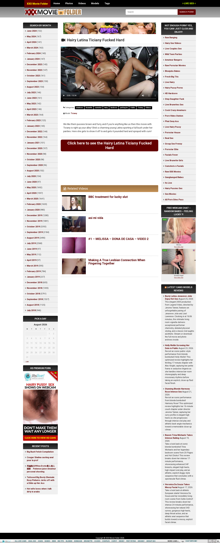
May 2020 (31, 187)
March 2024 (32, 48)
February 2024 (34, 53)
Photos (69, 3)
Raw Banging (171, 37)
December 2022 (34, 131)
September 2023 (35, 81)
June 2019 (32, 249)
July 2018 (31, 310)
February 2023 (34, 120)
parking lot (124, 107)
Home (56, 3)
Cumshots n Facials (174, 166)
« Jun (27, 361)
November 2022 (34, 137)
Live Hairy (170, 82)
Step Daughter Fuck (174, 99)
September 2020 (35, 165)
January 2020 (33, 210)
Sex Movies (170, 194)
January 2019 (33, 277)
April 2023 (31, 109)
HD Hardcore (171, 93)
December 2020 (34, 148)
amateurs (79, 107)
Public (132, 107)
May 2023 (31, 103)
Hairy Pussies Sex (173, 188)
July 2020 (31, 176)
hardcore (114, 107)
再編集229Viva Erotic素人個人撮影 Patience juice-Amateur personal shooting (41, 469)
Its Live (168, 183)
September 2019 (35, 232)
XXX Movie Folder (37, 3)
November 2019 (34, 221)
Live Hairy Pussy (173, 127)
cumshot (98, 107)
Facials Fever (171, 155)
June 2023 (32, 98)
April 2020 (31, 193)
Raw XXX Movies (173, 171)
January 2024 (33, 59)
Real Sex (169, 138)
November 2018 (34, 288)
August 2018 (33, 305)
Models (95, 3)
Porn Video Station (174, 116)
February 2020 (34, 204)
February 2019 (34, 271)
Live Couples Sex (173, 48)
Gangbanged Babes (174, 177)
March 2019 (32, 266)
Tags (107, 3)
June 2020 (32, 182)
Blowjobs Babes (172, 71)
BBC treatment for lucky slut (108, 197)
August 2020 (33, 170)
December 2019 (34, 215)
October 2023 (33, 75)
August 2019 (33, 238)
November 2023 (34, 70)
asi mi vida (95, 218)
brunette (89, 107)
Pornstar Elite (171, 149)
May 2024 (31, 36)
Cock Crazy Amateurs (175, 110)
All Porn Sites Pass (174, 199)
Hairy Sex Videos (173, 43)
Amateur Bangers (173, 60)
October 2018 (33, 293)
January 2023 (33, 126)
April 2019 (31, 260)
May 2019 (31, 254)
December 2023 (34, 64)
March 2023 (32, 115)
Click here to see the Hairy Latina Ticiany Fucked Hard (109, 145)
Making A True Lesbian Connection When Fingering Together (116, 261)
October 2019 (33, 226)
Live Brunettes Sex (174, 104)
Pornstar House (172, 132)
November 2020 (34, 154)
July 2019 (31, 243)
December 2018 (34, 282)
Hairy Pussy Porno (174, 88)
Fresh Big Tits (171, 76)
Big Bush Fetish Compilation (40, 452)
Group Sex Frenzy (173, 144)
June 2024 (32, 31)
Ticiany (140, 107)
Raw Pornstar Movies (175, 65)
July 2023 (31, 92)
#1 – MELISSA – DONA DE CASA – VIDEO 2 (118, 239)
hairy (106, 107)
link (217, 503)
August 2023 (33, 87)
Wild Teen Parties (173, 54)
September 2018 (35, 299)
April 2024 (31, 42)
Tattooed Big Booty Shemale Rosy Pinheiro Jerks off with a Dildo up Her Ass (40, 480)
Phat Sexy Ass (172, 121)
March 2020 (32, 198)
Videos (82, 3)
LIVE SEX (189, 3)
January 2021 (33, 143)
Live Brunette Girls (174, 160)
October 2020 (33, 159)
